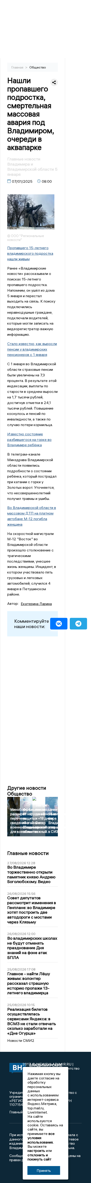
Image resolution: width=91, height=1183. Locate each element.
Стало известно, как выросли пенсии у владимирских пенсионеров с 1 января (32, 349)
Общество (37, 67)
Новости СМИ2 (20, 1040)
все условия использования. (41, 1137)
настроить (36, 1150)
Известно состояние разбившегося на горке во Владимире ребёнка (29, 439)
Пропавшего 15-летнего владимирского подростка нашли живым (30, 253)
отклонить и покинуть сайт (39, 1157)
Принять (44, 1170)
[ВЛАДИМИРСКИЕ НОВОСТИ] (15, 1068)
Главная (17, 67)
